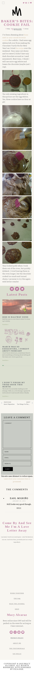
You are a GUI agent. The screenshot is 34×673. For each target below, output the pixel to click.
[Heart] (31, 3)
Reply (19, 508)
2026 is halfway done (15, 317)
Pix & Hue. (18, 669)
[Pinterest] (26, 3)
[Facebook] (11, 632)
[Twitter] (23, 3)
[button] (3, 2)
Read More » (5, 324)
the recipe (20, 48)
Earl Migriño (19, 498)
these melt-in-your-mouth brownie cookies (15, 37)
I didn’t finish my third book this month (13, 384)
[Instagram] (28, 3)
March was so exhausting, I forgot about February (15, 348)
